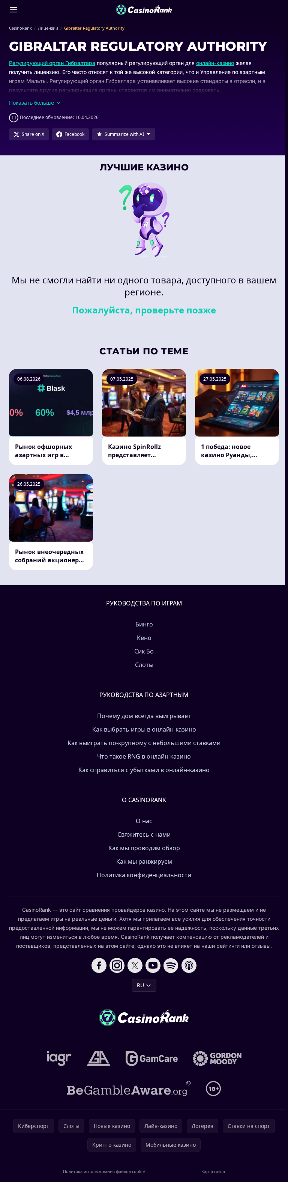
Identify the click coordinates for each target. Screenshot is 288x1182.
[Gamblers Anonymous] (99, 1058)
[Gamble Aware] (129, 1088)
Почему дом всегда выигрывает (144, 716)
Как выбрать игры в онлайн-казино (144, 729)
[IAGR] (59, 1058)
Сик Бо (144, 651)
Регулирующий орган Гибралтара (52, 63)
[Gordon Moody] (217, 1058)
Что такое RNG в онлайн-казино (144, 756)
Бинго (144, 624)
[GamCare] (152, 1058)
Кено (144, 638)
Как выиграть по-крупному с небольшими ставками (144, 743)
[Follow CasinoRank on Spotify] (171, 965)
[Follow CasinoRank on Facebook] (99, 965)
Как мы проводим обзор (144, 848)
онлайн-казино (215, 63)
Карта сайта (213, 1171)
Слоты (144, 665)
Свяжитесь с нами (144, 834)
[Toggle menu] (13, 9)
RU (140, 985)
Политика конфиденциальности (144, 875)
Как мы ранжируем (144, 861)
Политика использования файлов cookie (104, 1171)
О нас (144, 821)
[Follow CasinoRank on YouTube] (153, 965)
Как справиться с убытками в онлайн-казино (144, 770)
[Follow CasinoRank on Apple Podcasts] (189, 965)
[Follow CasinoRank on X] (135, 965)
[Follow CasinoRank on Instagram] (117, 965)
